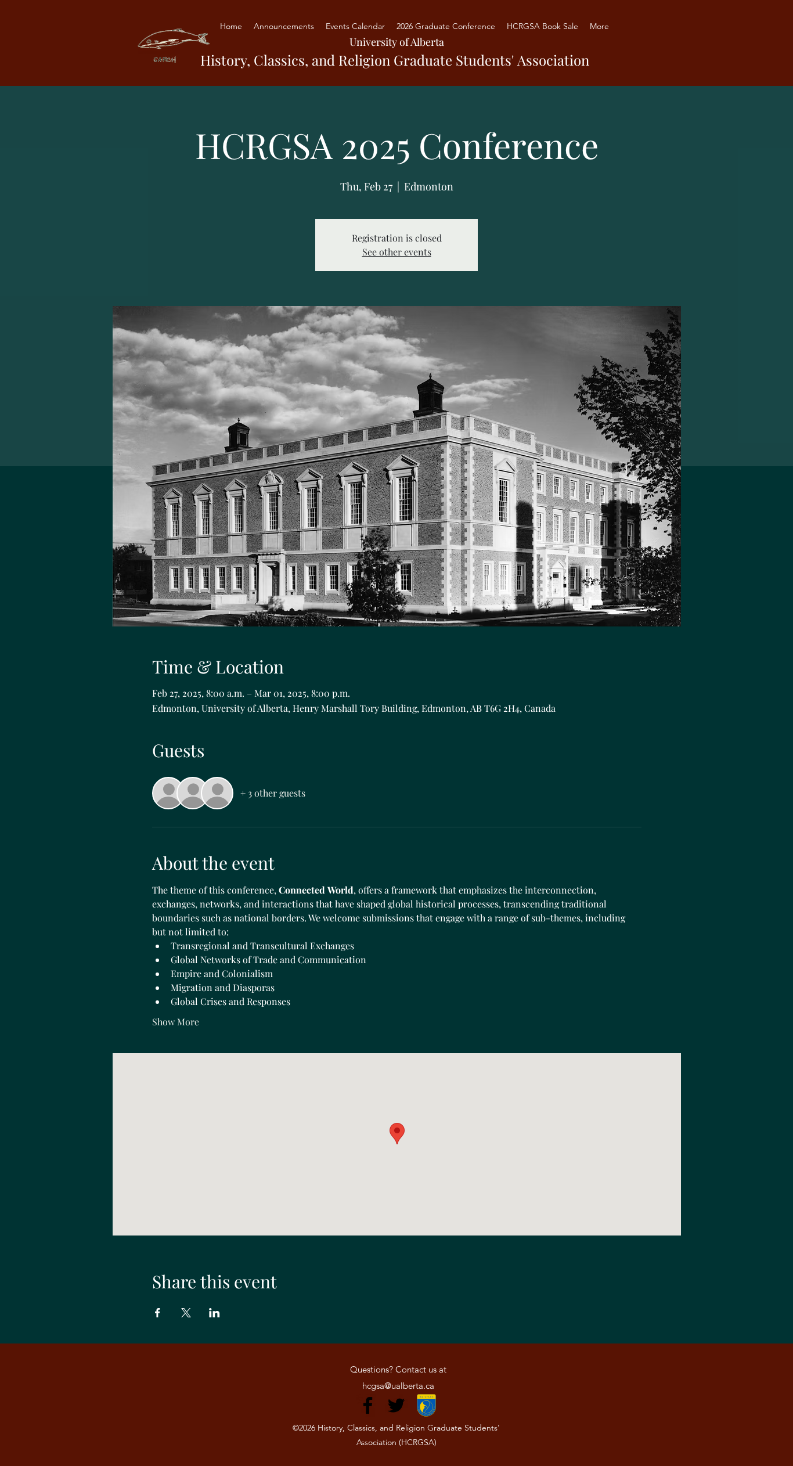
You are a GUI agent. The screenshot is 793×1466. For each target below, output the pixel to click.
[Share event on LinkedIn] (214, 1312)
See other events (396, 252)
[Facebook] (367, 1405)
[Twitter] (396, 1405)
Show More (175, 1021)
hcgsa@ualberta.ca (398, 1385)
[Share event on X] (186, 1312)
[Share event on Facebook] (157, 1312)
